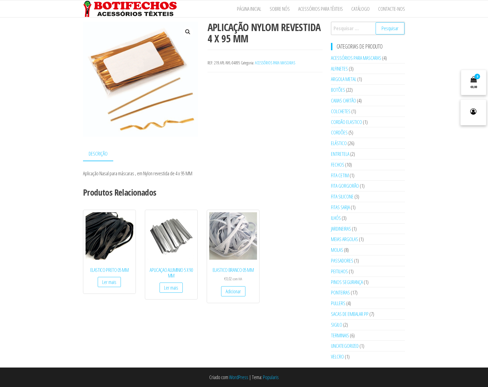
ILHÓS (336, 218)
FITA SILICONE (342, 196)
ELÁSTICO (339, 143)
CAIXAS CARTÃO (343, 100)
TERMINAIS (340, 335)
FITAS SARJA (340, 207)
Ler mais (109, 282)
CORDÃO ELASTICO (346, 122)
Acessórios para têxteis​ (320, 8)
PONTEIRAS (340, 292)
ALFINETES (339, 68)
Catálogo (360, 8)
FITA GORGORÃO (345, 185)
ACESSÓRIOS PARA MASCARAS (275, 62)
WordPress (238, 377)
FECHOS (337, 164)
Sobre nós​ (280, 8)
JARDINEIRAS (341, 228)
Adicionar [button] (233, 291)
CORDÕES (339, 132)
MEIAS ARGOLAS (344, 239)
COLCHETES (340, 111)
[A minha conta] (473, 112)
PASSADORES (342, 260)
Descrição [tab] (98, 153)
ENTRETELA (340, 153)
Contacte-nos (391, 8)
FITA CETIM (340, 175)
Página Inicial (249, 8)
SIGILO (336, 324)
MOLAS (337, 249)
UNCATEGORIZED (345, 345)
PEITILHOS (339, 271)
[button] (188, 32)
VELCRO (337, 356)
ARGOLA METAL (343, 79)
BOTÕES (338, 89)
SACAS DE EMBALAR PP (350, 314)
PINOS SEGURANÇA (347, 282)
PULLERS (338, 303)
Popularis (271, 377)
